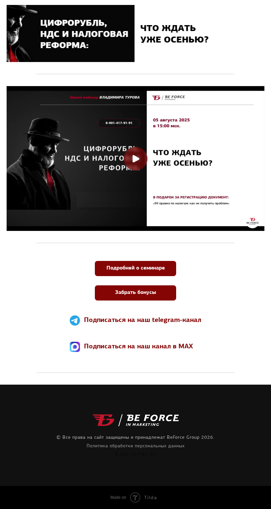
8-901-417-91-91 (135, 454)
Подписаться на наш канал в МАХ (138, 346)
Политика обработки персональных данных (136, 446)
